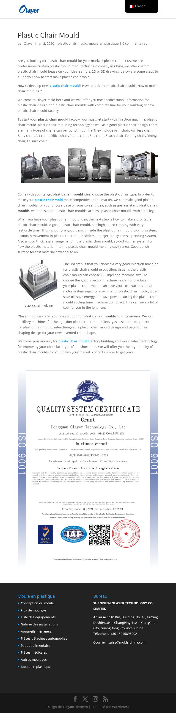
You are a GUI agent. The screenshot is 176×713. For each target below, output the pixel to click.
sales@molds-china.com (127, 642)
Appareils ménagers (36, 631)
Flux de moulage (33, 610)
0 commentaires (134, 43)
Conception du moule (37, 603)
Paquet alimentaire (35, 645)
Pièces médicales (34, 652)
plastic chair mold (49, 200)
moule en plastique (104, 43)
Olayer (29, 43)
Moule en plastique (36, 666)
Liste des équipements (38, 617)
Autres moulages (34, 659)
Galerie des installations (39, 624)
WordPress (120, 707)
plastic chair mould (72, 43)
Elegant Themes (75, 707)
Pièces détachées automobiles (44, 638)
